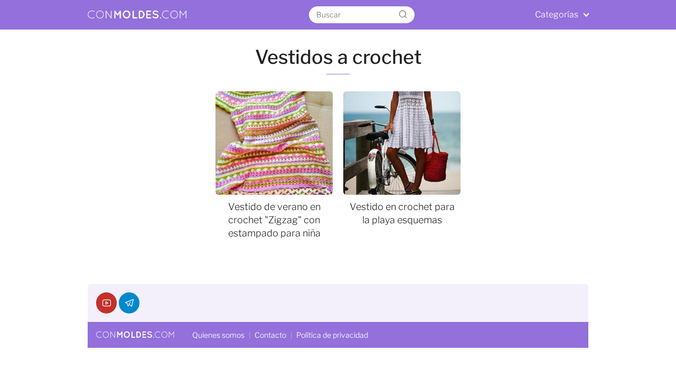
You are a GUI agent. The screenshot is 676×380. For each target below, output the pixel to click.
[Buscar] (403, 14)
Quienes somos (218, 334)
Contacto (270, 334)
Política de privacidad (332, 334)
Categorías (556, 15)
